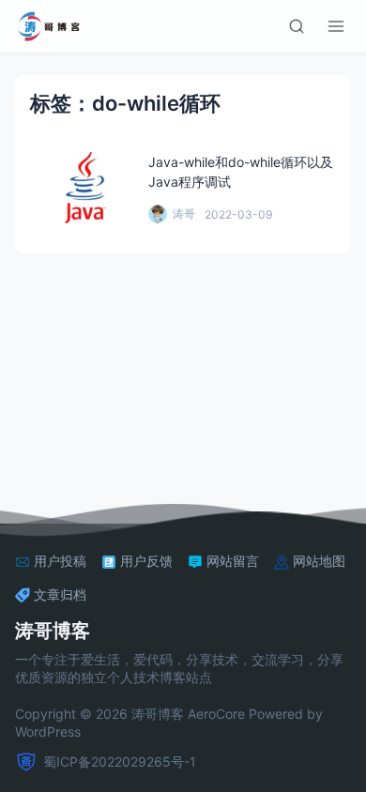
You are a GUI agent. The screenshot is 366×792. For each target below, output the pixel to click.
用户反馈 (146, 561)
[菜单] (336, 26)
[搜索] (296, 26)
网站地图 (319, 561)
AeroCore (216, 714)
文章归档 (60, 594)
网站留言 (232, 561)
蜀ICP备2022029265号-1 (119, 761)
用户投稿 (60, 561)
